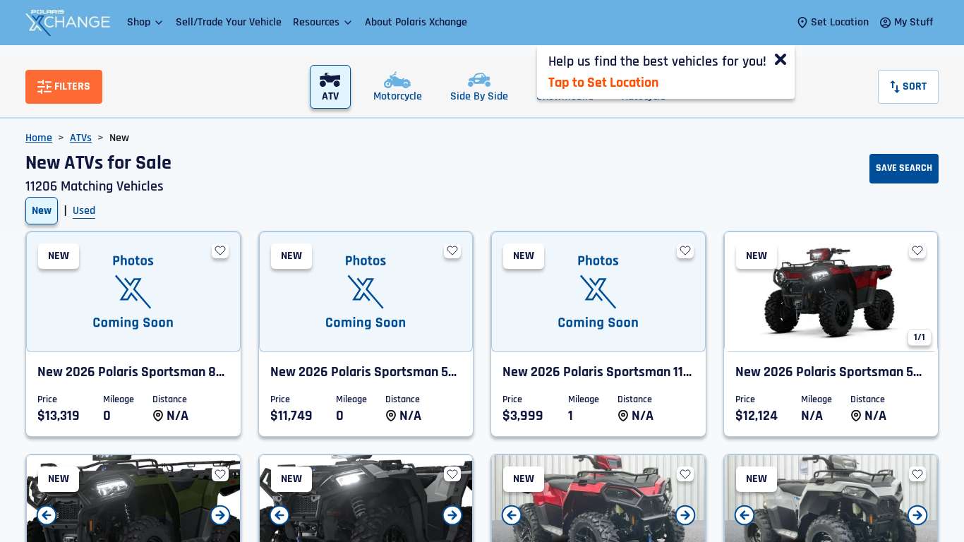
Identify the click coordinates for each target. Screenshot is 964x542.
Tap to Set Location (603, 82)
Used (84, 210)
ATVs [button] (81, 138)
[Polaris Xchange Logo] (67, 23)
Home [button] (38, 138)
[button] (145, 22)
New (42, 210)
